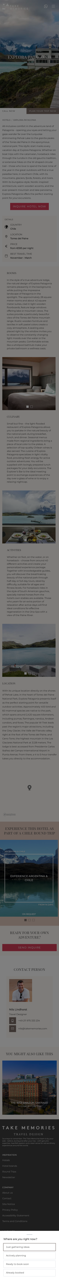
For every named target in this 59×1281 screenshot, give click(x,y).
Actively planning (16, 1255)
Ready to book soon (17, 1264)
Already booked (15, 1272)
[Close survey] (29, 640)
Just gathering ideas (18, 1247)
